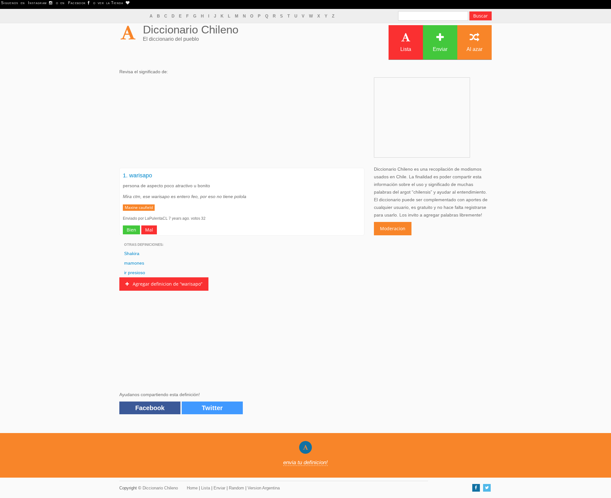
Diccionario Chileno (190, 29)
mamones (134, 263)
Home (192, 488)
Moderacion (392, 228)
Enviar (440, 49)
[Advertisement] (241, 123)
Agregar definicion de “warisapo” (165, 284)
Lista (405, 49)
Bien (131, 230)
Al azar (474, 49)
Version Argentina (264, 488)
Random (236, 488)
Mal (149, 230)
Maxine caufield (139, 207)
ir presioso (134, 272)
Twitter (212, 407)
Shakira (131, 253)
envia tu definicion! (305, 462)
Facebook (150, 407)
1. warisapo (137, 175)
